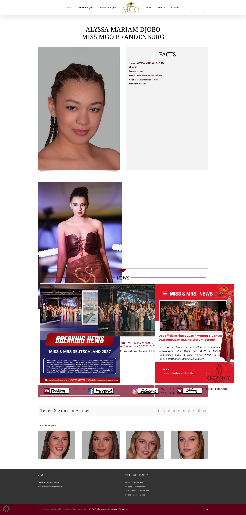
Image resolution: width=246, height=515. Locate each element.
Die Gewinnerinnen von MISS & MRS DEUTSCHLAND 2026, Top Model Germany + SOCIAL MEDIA (136, 344)
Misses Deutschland (135, 487)
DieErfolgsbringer (99, 509)
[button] (6, 508)
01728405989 (52, 483)
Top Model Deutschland (137, 491)
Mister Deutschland (135, 495)
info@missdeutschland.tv (50, 487)
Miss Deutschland (134, 483)
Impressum (112, 509)
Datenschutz (124, 509)
